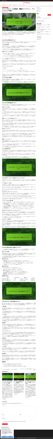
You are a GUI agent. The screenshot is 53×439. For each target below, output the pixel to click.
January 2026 (39, 39)
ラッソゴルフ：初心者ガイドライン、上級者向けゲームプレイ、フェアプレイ (19, 382)
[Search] (50, 4)
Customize (4, 435)
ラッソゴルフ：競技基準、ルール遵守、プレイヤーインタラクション (12, 363)
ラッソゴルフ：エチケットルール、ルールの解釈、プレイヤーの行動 (30, 382)
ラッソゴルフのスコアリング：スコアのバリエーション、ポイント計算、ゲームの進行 (14, 366)
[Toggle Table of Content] (10, 37)
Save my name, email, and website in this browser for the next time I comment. (14, 421)
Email (20, 414)
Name (3, 414)
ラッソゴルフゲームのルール (5, 7)
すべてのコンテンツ (39, 8)
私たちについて (39, 11)
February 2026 (39, 37)
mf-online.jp (26, 2)
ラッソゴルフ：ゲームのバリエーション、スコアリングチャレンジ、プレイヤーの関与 (7, 382)
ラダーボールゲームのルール (40, 20)
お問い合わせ (38, 10)
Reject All (10, 435)
